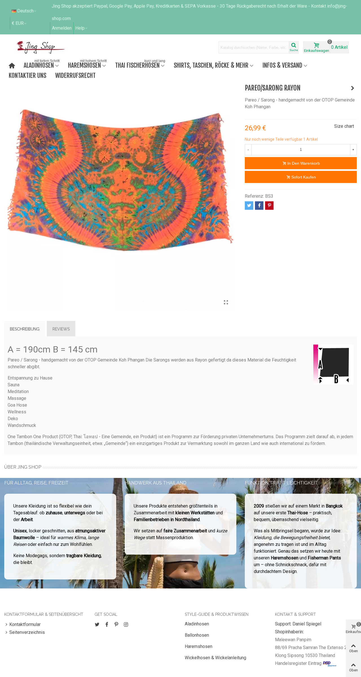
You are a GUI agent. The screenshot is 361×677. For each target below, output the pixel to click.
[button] (82, 28)
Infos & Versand (282, 65)
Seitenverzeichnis (27, 632)
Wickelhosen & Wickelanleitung (215, 657)
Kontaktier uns (27, 75)
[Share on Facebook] (259, 205)
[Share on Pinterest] (269, 205)
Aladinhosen (42, 64)
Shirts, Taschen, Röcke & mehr (211, 65)
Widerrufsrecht (75, 75)
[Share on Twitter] (249, 205)
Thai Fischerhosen (140, 64)
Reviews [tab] (61, 329)
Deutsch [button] (25, 11)
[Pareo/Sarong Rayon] (226, 302)
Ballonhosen (197, 635)
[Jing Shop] (47, 47)
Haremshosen (87, 64)
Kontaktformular (25, 624)
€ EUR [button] (18, 23)
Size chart (344, 126)
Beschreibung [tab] (24, 329)
